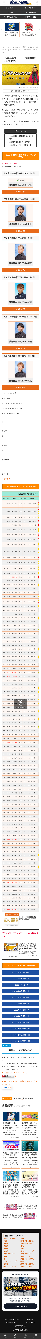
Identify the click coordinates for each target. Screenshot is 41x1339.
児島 (22, 1246)
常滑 (5, 1256)
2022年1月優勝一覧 (21, 972)
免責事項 (30, 1319)
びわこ (6, 1264)
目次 (17, 131)
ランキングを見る (20, 1306)
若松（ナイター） (26, 1256)
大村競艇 (18, 1098)
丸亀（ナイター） (26, 1243)
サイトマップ (30, 1323)
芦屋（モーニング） (27, 1259)
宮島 (22, 1248)
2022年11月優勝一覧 (21, 1035)
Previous (2, 30)
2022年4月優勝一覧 (21, 991)
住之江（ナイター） (11, 1266)
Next (39, 30)
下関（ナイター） (26, 1254)
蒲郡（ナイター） (10, 1254)
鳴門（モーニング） (27, 1241)
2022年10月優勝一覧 (21, 1028)
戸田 (5, 1241)
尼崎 (22, 1238)
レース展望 (7, 1098)
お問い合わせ (10, 1323)
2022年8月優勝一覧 (21, 1016)
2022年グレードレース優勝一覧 (20, 145)
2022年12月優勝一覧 (21, 1041)
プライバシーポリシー (11, 1319)
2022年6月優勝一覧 (21, 1003)
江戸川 (6, 1243)
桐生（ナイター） (10, 1238)
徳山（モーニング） (27, 1251)
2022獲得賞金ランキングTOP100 (20, 142)
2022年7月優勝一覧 (21, 1010)
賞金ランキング (29, 1098)
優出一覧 (21, 192)
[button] (37, 700)
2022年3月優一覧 (21, 985)
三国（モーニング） (11, 1261)
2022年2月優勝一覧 (21, 979)
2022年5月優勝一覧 (21, 997)
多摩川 (6, 1248)
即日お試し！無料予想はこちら (20, 1050)
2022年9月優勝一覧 (21, 1022)
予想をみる (6, 479)
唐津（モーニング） (27, 1264)
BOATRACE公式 (20, 1326)
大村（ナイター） (26, 1266)
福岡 (22, 1261)
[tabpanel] (12, 29)
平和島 (6, 1246)
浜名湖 (6, 1251)
